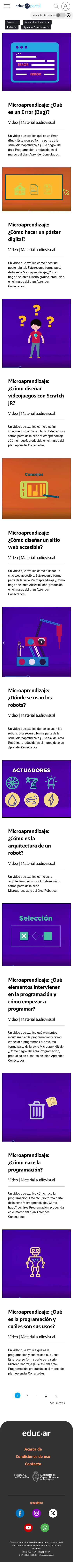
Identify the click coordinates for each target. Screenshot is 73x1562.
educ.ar (15, 1542)
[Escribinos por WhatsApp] (45, 1527)
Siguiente (58, 1403)
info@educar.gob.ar (46, 1555)
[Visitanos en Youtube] (28, 1527)
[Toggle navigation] (3, 2)
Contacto (33, 1463)
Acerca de (33, 1449)
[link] (65, 6)
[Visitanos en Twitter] (53, 1513)
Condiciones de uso (33, 1456)
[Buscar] (56, 6)
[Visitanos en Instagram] (36, 1513)
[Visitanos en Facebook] (20, 1513)
